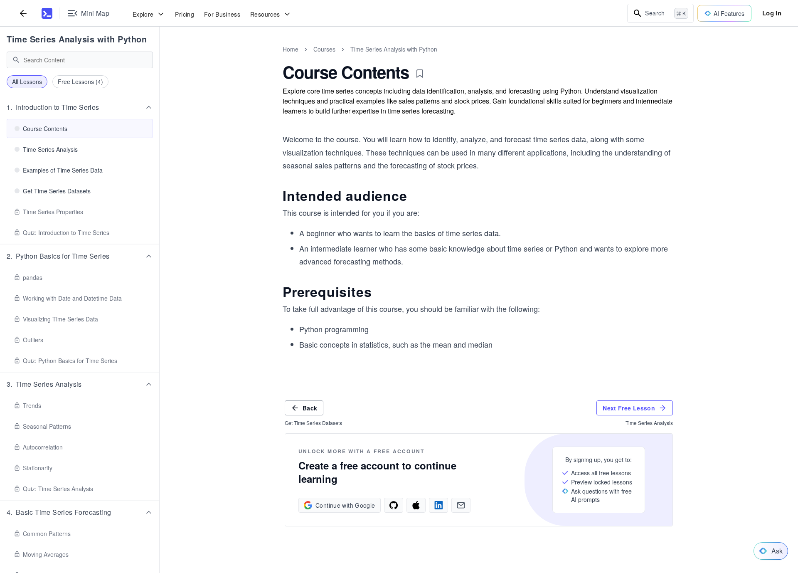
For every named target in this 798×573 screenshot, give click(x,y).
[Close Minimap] (160, 58)
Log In (771, 12)
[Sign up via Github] (393, 505)
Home (290, 49)
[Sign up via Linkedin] (438, 505)
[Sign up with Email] (460, 505)
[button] (80, 107)
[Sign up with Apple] (416, 505)
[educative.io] (47, 13)
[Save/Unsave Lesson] (419, 73)
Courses (324, 49)
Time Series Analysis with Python (77, 39)
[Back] (23, 13)
